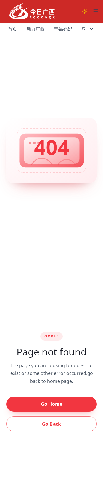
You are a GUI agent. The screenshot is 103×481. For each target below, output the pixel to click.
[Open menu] (95, 11)
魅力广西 (35, 29)
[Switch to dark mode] (84, 11)
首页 (12, 29)
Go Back (51, 424)
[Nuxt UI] (32, 11)
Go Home (51, 404)
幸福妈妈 (63, 29)
